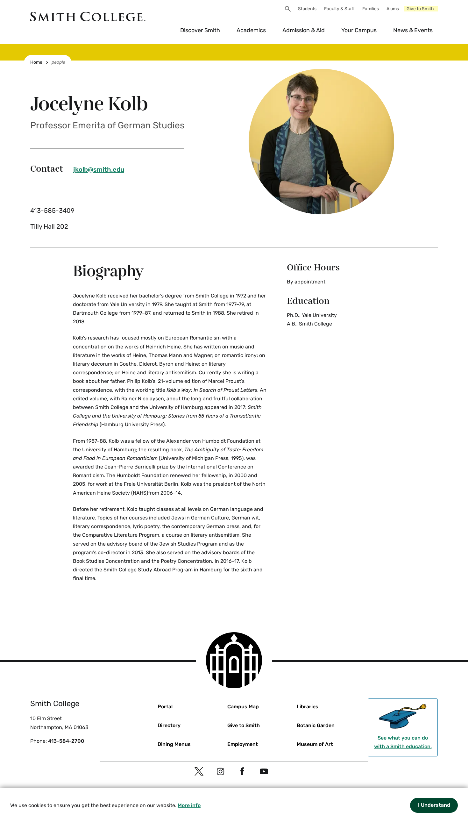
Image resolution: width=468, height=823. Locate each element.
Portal (165, 707)
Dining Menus (174, 744)
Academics (251, 30)
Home (36, 62)
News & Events (413, 30)
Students (307, 8)
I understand (434, 805)
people (58, 62)
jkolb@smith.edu (98, 169)
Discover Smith (200, 30)
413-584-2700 (66, 741)
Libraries (307, 707)
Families (370, 8)
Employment (242, 744)
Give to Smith (420, 8)
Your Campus (359, 30)
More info (189, 805)
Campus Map (243, 707)
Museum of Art (315, 744)
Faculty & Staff (339, 8)
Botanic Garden (316, 725)
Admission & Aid (303, 30)
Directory (169, 725)
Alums (392, 8)
